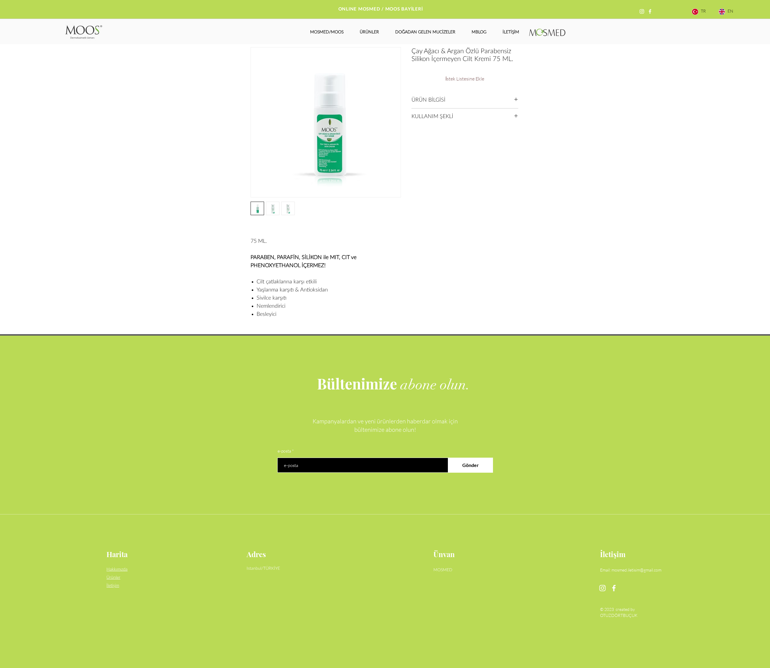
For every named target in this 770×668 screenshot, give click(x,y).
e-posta (284, 451)
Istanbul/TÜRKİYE (263, 568)
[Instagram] (642, 11)
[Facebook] (650, 11)
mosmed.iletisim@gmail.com (636, 569)
